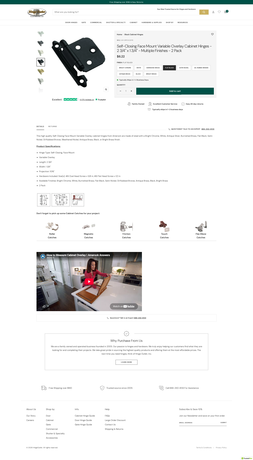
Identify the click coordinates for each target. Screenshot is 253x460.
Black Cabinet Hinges (134, 34)
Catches (52, 237)
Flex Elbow (201, 233)
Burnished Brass (153, 68)
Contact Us (110, 424)
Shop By (169, 22)
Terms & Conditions (203, 447)
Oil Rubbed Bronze (201, 68)
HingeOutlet (37, 447)
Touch (164, 233)
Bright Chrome (125, 68)
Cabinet (133, 22)
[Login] (213, 12)
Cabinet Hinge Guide (85, 415)
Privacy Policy (221, 447)
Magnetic (88, 233)
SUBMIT (224, 422)
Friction (126, 233)
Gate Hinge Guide (83, 424)
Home (119, 34)
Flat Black (169, 68)
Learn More (126, 362)
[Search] (204, 12)
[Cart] (225, 12)
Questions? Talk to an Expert (192, 129)
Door (48, 415)
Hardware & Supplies (152, 22)
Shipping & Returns (114, 429)
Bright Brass (151, 74)
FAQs (107, 415)
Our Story (31, 415)
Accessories (52, 437)
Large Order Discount (115, 420)
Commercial (96, 22)
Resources (183, 22)
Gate (84, 22)
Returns (52, 126)
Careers (30, 420)
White (139, 68)
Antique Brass (124, 74)
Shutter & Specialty (116, 22)
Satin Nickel (184, 68)
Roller (52, 233)
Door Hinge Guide (83, 420)
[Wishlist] (219, 12)
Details (40, 126)
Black (138, 74)
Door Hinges (71, 22)
